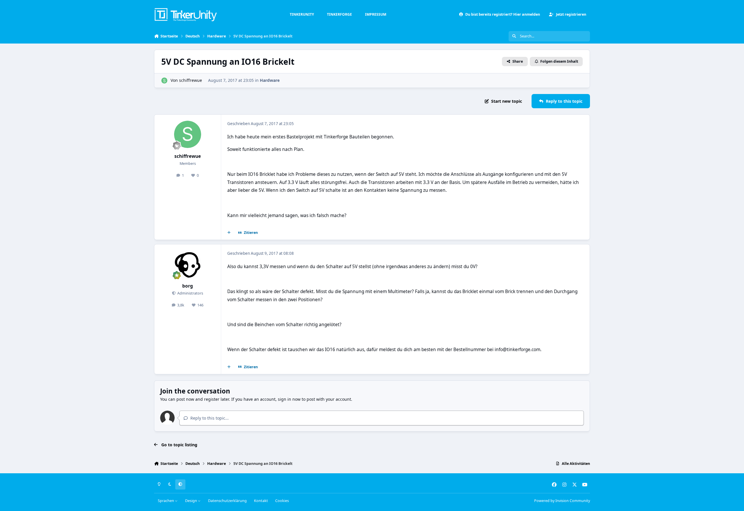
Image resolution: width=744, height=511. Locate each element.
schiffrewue (190, 80)
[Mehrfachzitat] (229, 232)
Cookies (282, 500)
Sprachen (166, 500)
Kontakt (261, 500)
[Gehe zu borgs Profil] (187, 264)
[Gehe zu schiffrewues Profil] (164, 80)
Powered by (562, 500)
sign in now (289, 399)
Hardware (270, 80)
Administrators (189, 293)
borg (187, 286)
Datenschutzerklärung (227, 500)
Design (191, 500)
